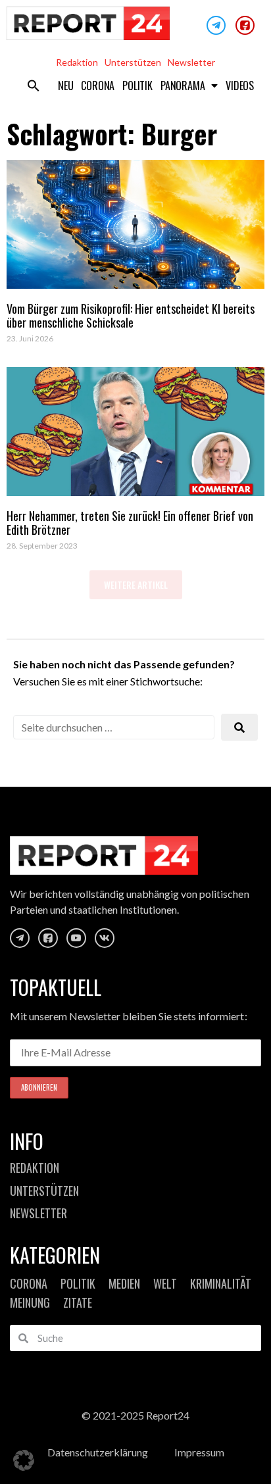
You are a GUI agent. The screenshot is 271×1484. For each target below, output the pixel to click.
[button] (33, 85)
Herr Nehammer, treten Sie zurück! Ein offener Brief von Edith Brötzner (130, 523)
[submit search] (239, 727)
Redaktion (77, 62)
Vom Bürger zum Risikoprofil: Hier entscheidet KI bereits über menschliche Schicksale (131, 316)
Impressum (199, 1452)
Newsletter (191, 62)
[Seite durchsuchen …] (113, 727)
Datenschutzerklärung (97, 1452)
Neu (65, 85)
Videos (240, 85)
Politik (137, 85)
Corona (97, 85)
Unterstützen (133, 62)
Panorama (182, 85)
